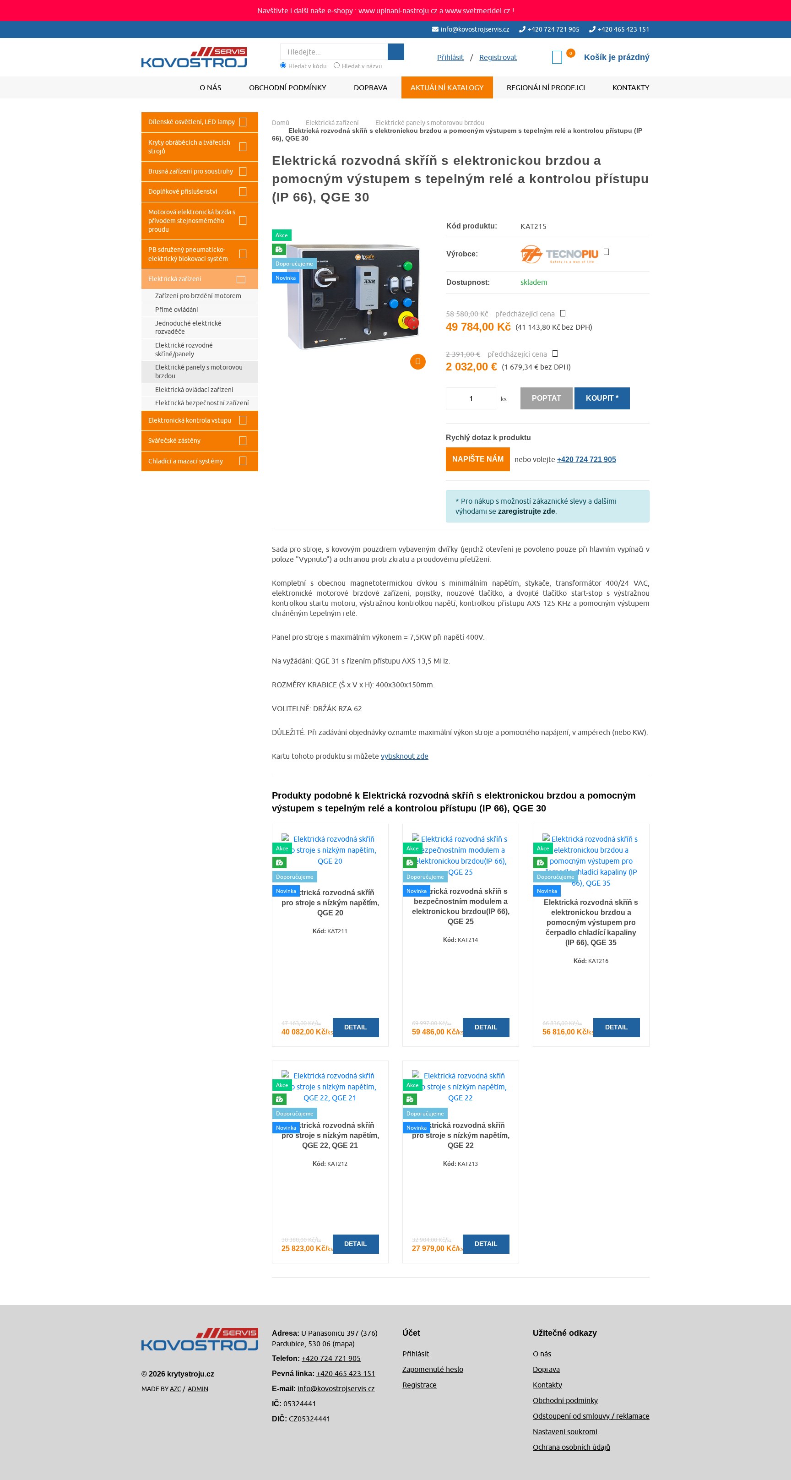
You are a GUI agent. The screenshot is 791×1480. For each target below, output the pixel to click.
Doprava (371, 87)
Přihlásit (415, 1353)
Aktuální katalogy (447, 87)
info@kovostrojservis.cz (475, 29)
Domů (280, 122)
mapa (343, 1343)
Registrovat (498, 57)
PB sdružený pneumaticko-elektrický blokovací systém (188, 254)
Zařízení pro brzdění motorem (198, 295)
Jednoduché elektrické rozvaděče (188, 328)
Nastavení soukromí (565, 1431)
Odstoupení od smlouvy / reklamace (591, 1416)
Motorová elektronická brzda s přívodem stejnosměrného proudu (191, 221)
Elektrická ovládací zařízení (194, 389)
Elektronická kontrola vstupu (189, 420)
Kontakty (631, 87)
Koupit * (602, 398)
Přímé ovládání (176, 309)
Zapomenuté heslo (432, 1369)
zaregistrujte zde (526, 511)
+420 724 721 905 (554, 29)
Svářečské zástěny (174, 440)
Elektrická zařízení (174, 279)
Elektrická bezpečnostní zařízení (202, 403)
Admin (198, 1389)
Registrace (419, 1385)
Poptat (546, 398)
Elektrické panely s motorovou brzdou (199, 372)
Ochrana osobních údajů (571, 1447)
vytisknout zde (404, 756)
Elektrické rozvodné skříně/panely (184, 350)
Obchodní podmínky (287, 87)
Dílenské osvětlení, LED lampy (191, 121)
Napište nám (478, 459)
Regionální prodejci (546, 87)
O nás (211, 87)
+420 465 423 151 (624, 29)
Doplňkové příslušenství (182, 191)
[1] (396, 52)
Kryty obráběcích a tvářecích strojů (189, 147)
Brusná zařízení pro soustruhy (190, 171)
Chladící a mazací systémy (185, 461)
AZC (175, 1389)
